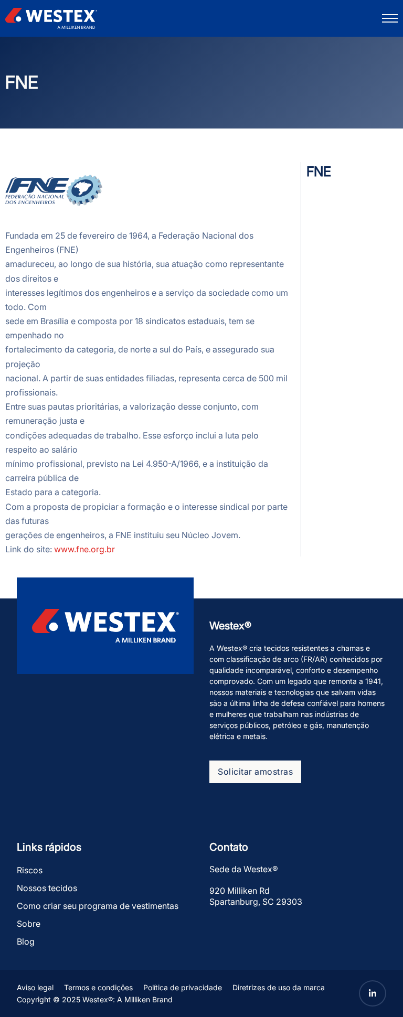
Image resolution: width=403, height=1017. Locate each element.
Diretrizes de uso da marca (278, 987)
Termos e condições (98, 987)
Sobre (28, 923)
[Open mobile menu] (390, 18)
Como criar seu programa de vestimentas (97, 906)
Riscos (30, 870)
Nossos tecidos (47, 888)
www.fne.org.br (84, 549)
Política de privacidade (182, 987)
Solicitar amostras (255, 771)
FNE (318, 171)
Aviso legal (35, 987)
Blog (26, 941)
